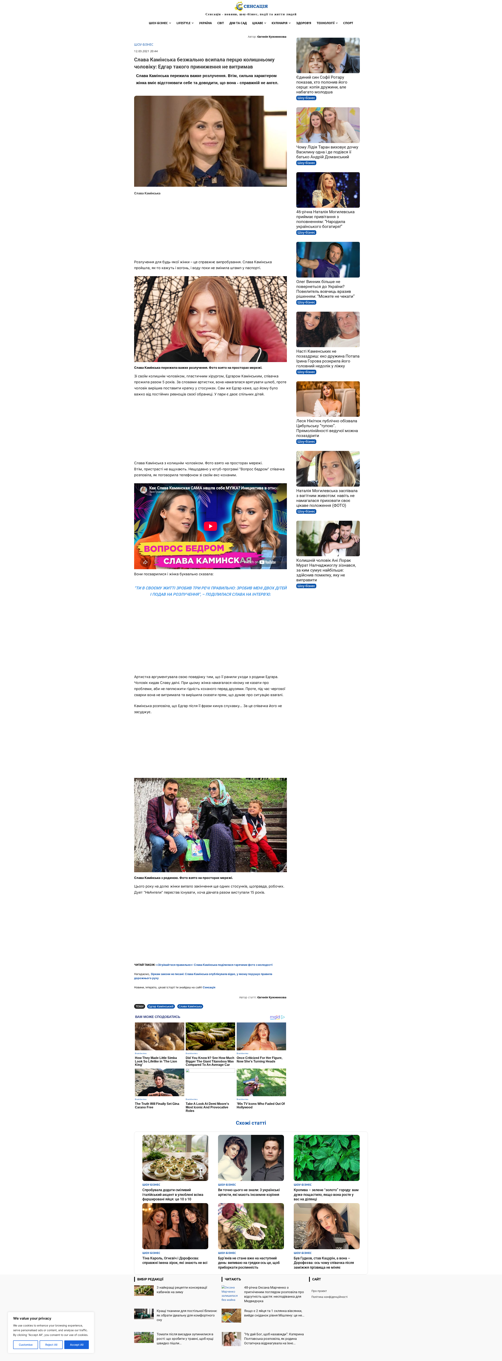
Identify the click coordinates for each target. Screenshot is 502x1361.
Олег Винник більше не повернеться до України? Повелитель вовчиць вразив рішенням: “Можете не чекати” (325, 289)
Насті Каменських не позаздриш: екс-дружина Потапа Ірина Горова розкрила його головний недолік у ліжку (327, 358)
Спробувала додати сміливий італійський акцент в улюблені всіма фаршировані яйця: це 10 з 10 (172, 1194)
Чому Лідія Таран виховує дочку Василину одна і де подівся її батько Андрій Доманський (327, 152)
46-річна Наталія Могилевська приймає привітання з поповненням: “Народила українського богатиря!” (325, 219)
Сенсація (209, 987)
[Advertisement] (210, 227)
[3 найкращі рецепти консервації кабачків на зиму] (144, 1290)
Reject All (51, 1344)
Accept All (76, 1344)
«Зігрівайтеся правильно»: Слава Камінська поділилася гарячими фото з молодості (214, 964)
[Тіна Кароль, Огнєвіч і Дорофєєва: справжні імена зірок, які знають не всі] (175, 1226)
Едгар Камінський (161, 1006)
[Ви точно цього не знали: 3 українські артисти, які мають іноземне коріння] (251, 1158)
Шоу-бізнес (143, 44)
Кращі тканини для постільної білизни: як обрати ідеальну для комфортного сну (187, 1315)
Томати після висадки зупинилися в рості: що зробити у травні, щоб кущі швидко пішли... (185, 1338)
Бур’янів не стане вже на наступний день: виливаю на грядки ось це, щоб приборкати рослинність (249, 1262)
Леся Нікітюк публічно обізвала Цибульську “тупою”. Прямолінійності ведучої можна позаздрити (327, 428)
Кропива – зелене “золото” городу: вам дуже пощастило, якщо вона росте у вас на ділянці (326, 1194)
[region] (51, 1332)
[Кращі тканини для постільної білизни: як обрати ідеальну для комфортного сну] (144, 1314)
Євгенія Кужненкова (271, 36)
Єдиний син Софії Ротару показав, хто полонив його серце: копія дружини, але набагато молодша (321, 84)
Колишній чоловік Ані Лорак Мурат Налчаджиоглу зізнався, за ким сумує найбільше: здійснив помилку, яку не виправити (326, 570)
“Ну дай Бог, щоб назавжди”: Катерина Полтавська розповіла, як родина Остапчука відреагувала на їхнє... (274, 1338)
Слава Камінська (190, 1006)
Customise (26, 1344)
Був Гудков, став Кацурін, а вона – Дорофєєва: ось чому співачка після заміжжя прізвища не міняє (324, 1262)
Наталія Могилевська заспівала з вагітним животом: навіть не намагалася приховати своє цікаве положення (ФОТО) (326, 498)
